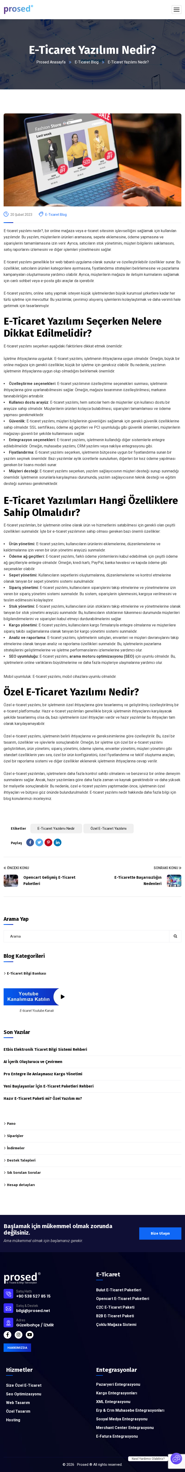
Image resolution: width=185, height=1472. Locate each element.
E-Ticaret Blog (87, 62)
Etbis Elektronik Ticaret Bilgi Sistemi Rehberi (45, 1049)
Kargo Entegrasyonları (116, 1393)
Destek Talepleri (21, 1160)
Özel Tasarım (18, 1411)
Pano (11, 1123)
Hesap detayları (21, 1185)
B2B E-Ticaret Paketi (115, 1316)
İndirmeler (16, 1148)
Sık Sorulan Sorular (24, 1172)
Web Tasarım (18, 1402)
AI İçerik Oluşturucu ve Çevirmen (33, 1061)
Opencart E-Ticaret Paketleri (122, 1298)
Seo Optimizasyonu (23, 1394)
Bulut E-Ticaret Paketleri (118, 1290)
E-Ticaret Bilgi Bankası (26, 973)
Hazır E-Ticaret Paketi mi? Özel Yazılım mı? (43, 1098)
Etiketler (18, 828)
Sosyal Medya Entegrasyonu (121, 1419)
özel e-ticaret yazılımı (108, 828)
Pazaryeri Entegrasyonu (118, 1384)
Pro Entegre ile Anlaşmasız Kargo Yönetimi (43, 1074)
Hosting (13, 1420)
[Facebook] (30, 842)
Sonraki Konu (166, 868)
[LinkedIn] (57, 842)
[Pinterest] (48, 842)
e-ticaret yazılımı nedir (56, 828)
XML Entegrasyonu (113, 1401)
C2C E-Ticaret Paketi (115, 1307)
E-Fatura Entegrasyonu (117, 1436)
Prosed (82, 1464)
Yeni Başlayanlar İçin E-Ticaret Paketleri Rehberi (49, 1086)
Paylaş (16, 843)
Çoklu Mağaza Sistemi (116, 1324)
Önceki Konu (18, 868)
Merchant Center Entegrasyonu (125, 1427)
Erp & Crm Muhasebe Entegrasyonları (130, 1410)
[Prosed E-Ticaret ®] (18, 10)
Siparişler (15, 1136)
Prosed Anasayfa (51, 62)
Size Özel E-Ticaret (23, 1385)
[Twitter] (39, 842)
